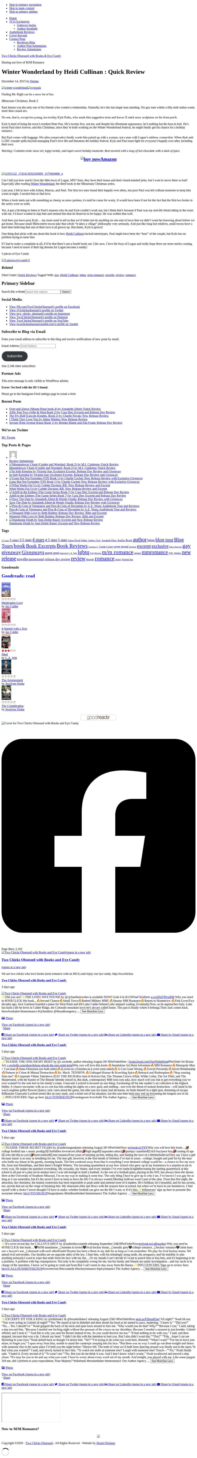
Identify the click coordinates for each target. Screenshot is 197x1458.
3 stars (14, 540)
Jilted (5, 654)
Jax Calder (11, 606)
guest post (52, 553)
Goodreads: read (18, 575)
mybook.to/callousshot (152, 1243)
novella (109, 275)
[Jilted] (6, 647)
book (19, 546)
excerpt (144, 546)
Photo (9, 1018)
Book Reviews (72, 546)
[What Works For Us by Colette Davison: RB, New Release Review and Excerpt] (59, 485)
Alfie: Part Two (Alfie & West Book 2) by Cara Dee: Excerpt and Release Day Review (62, 412)
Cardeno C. (93, 547)
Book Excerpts (41, 546)
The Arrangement (12, 680)
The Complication (12, 706)
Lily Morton (95, 553)
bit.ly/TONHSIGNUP (58, 1097)
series (118, 559)
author (140, 539)
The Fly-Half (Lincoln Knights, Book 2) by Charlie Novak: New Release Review (59, 415)
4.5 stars (51, 540)
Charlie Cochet (106, 546)
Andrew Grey (94, 540)
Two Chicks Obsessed (39, 1443)
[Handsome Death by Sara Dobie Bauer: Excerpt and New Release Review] (56, 519)
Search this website (13, 291)
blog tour (164, 539)
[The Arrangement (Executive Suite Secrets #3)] (6, 673)
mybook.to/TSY (138, 1147)
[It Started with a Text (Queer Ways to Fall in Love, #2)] (6, 621)
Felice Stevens (175, 547)
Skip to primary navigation (25, 4)
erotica (132, 546)
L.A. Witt (73, 553)
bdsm (151, 540)
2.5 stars (5, 540)
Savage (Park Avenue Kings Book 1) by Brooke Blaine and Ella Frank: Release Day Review (65, 422)
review (120, 275)
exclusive (160, 546)
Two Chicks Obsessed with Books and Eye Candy (34, 980)
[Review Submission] (13, 457)
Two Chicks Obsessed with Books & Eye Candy (31, 55)
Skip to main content (21, 8)
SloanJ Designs (105, 1443)
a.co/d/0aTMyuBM (162, 997)
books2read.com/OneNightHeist (148, 1061)
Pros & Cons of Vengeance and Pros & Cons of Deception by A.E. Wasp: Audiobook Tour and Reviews (72, 509)
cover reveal (121, 546)
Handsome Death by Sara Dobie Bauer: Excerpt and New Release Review (54, 523)
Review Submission (21, 461)
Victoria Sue (127, 559)
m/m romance (95, 275)
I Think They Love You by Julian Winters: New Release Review (48, 419)
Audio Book (124, 540)
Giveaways (33, 552)
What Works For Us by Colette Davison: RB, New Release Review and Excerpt (58, 488)
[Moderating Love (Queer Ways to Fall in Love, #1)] (6, 595)
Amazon (108, 159)
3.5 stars (25, 540)
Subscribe (14, 356)
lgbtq (83, 275)
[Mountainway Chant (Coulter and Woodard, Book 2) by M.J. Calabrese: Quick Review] (64, 464)
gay (56, 275)
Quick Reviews (27, 275)
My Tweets (8, 437)
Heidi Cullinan (75, 233)
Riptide (90, 559)
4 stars (38, 539)
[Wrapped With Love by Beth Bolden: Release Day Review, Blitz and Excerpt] (58, 513)
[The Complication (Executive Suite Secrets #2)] (6, 698)
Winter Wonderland (42, 183)
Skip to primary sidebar (23, 11)
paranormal (36, 559)
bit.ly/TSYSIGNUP (35, 1193)
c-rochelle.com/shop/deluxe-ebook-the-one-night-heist (40, 1065)
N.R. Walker (175, 553)
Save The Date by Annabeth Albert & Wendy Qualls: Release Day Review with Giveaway (64, 502)
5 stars (62, 540)
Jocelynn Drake (14, 683)
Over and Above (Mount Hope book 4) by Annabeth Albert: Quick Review (55, 409)
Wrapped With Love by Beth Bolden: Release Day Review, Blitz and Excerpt (56, 516)
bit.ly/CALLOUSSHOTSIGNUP (22, 1268)
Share (6, 1028)
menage (137, 553)
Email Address (11, 345)
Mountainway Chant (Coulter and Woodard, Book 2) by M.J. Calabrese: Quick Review (62, 468)
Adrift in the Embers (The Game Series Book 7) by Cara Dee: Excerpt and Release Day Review (67, 495)
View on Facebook (26, 1024)
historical (64, 553)
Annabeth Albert (109, 540)
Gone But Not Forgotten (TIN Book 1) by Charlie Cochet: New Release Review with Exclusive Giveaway (74, 481)
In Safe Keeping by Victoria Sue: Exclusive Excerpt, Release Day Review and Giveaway (63, 474)
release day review (57, 559)
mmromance (155, 552)
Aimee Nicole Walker (77, 540)
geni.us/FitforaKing (147, 1319)
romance (130, 275)
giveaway (11, 552)
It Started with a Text (14, 628)
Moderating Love (12, 603)
